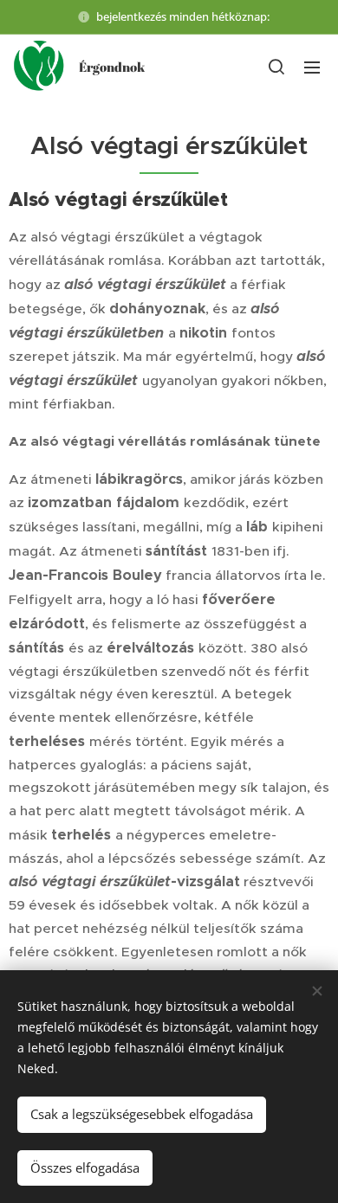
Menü (312, 66)
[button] (276, 66)
